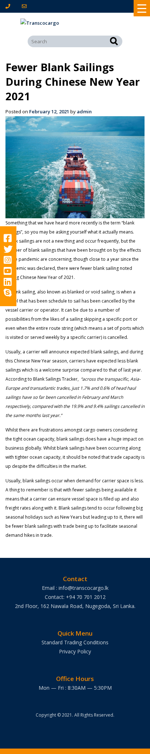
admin (84, 111)
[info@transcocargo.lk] (25, 6)
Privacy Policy (75, 651)
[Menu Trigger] (142, 8)
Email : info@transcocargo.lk (75, 587)
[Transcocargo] (75, 23)
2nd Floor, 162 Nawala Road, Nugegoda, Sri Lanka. (75, 606)
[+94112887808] (9, 6)
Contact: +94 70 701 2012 (75, 596)
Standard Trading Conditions (75, 642)
